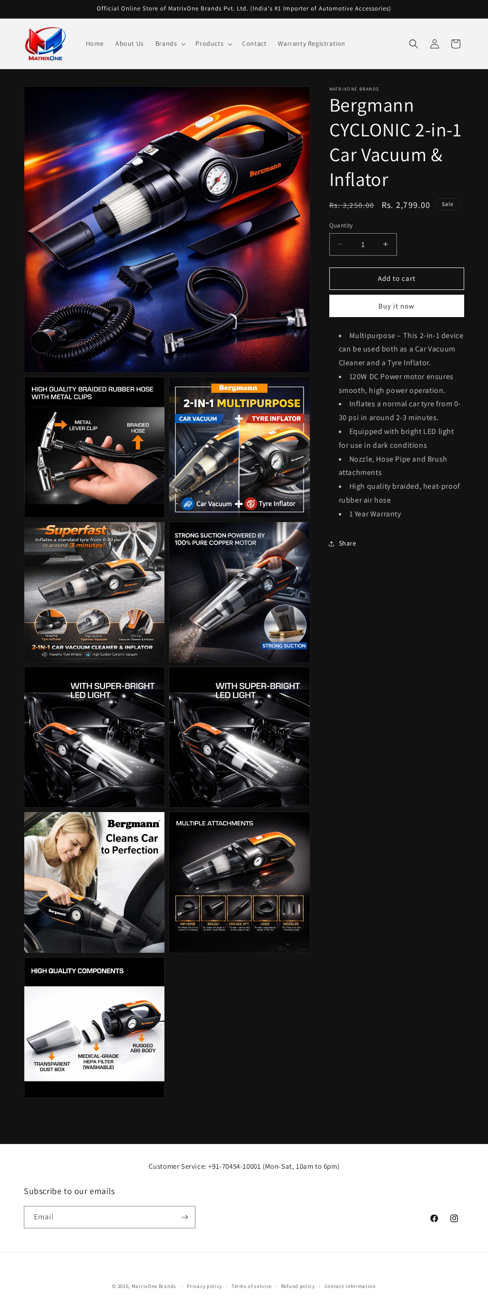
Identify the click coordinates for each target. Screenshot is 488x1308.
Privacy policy (204, 1286)
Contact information (350, 1286)
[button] (170, 43)
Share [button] (347, 543)
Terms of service (252, 1286)
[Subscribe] (184, 1217)
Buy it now (396, 305)
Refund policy (298, 1286)
